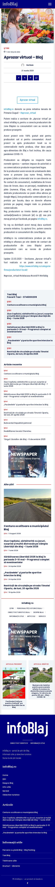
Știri (6, 48)
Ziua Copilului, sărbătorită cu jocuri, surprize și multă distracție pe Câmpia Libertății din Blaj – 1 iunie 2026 (30, 316)
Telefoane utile (10, 860)
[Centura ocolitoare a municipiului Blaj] (27, 505)
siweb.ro (39, 879)
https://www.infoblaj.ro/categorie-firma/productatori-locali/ (27, 268)
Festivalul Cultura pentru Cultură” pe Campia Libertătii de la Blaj (14, 704)
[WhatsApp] (36, 77)
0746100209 (30, 297)
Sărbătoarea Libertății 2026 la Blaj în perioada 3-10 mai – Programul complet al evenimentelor (29, 329)
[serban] (23, 65)
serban (30, 65)
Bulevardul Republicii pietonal (17, 423)
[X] (24, 77)
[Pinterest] (30, 77)
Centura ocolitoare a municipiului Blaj (26, 305)
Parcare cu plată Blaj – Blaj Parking (19, 850)
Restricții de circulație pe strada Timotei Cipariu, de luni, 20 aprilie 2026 (27, 352)
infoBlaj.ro (9, 109)
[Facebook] (18, 77)
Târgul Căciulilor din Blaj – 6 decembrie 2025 (24, 439)
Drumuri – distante (11, 866)
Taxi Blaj (6, 855)
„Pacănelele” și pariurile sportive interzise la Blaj (30, 341)
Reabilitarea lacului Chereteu (17, 431)
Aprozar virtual (27, 99)
